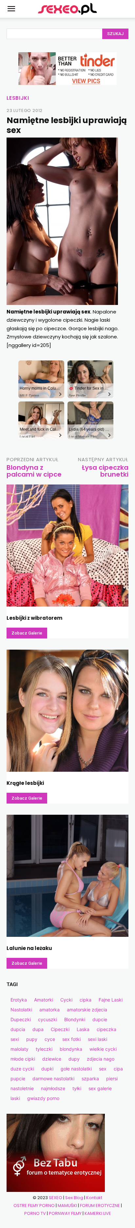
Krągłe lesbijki (25, 783)
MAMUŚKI (67, 1205)
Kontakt (94, 1198)
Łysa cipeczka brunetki (105, 471)
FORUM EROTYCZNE (100, 1205)
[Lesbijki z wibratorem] (67, 546)
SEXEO (55, 1198)
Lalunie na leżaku (29, 948)
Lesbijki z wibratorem (34, 617)
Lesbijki (18, 98)
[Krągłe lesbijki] (67, 711)
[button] (11, 9)
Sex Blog (74, 1198)
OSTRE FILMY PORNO (34, 1205)
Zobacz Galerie (26, 633)
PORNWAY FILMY (65, 1213)
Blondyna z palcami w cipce (34, 471)
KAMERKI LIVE (98, 1213)
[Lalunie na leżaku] (67, 876)
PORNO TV (35, 1213)
